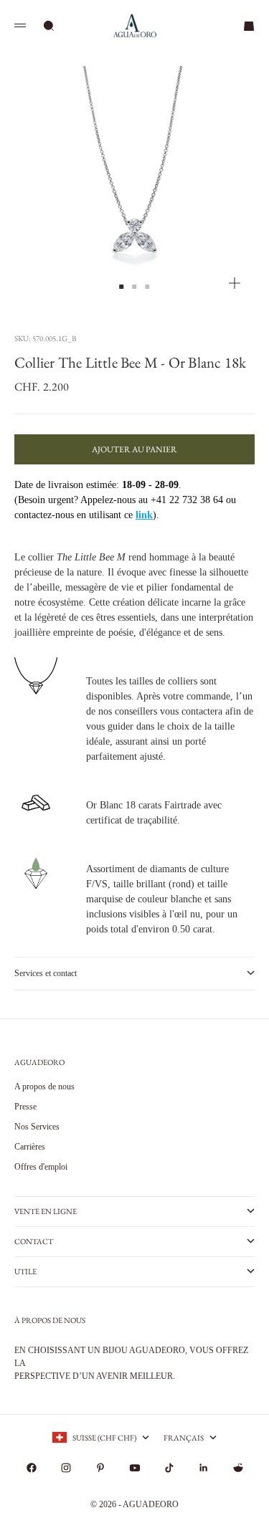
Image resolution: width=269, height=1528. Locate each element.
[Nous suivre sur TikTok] (169, 1468)
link (144, 515)
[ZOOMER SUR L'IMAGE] (234, 283)
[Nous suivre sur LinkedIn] (203, 1468)
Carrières (29, 1147)
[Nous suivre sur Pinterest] (100, 1468)
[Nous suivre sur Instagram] (66, 1468)
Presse (25, 1107)
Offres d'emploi (40, 1167)
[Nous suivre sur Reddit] (238, 1468)
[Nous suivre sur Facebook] (31, 1468)
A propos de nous (44, 1086)
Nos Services (37, 1127)
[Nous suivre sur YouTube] (135, 1468)
